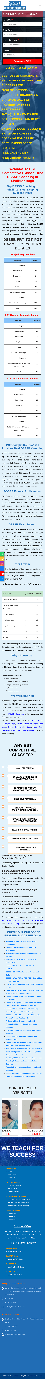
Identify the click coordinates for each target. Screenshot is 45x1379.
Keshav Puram (36, 720)
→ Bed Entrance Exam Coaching (17, 1205)
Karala (10, 727)
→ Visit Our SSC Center (14, 1251)
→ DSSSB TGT (11, 1216)
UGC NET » (9, 1231)
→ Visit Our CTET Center (14, 1259)
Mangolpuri (22, 730)
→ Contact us (10, 1177)
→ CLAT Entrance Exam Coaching (18, 1199)
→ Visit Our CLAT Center (14, 1275)
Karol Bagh (38, 727)
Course (7, 50)
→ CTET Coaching (12, 1191)
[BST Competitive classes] (2, 554)
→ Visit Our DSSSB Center (15, 1267)
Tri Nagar (33, 724)
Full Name (8, 19)
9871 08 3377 (9, 1298)
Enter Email (9, 29)
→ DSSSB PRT (11, 1220)
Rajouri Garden (23, 724)
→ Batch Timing (11, 1174)
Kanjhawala (20, 727)
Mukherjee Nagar (8, 724)
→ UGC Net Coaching (13, 1185)
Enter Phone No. (11, 39)
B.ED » (33, 1238)
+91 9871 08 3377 (27, 68)
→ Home (9, 1171)
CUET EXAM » (22, 1238)
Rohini (13, 730)
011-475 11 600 (10, 1302)
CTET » (23, 1235)
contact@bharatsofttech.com (15, 1307)
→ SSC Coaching (12, 1188)
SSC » (18, 1231)
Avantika (30, 730)
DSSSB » (32, 1235)
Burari (29, 727)
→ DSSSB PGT (11, 1213)
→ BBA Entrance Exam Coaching (17, 1202)
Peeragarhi (6, 730)
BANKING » (28, 1231)
